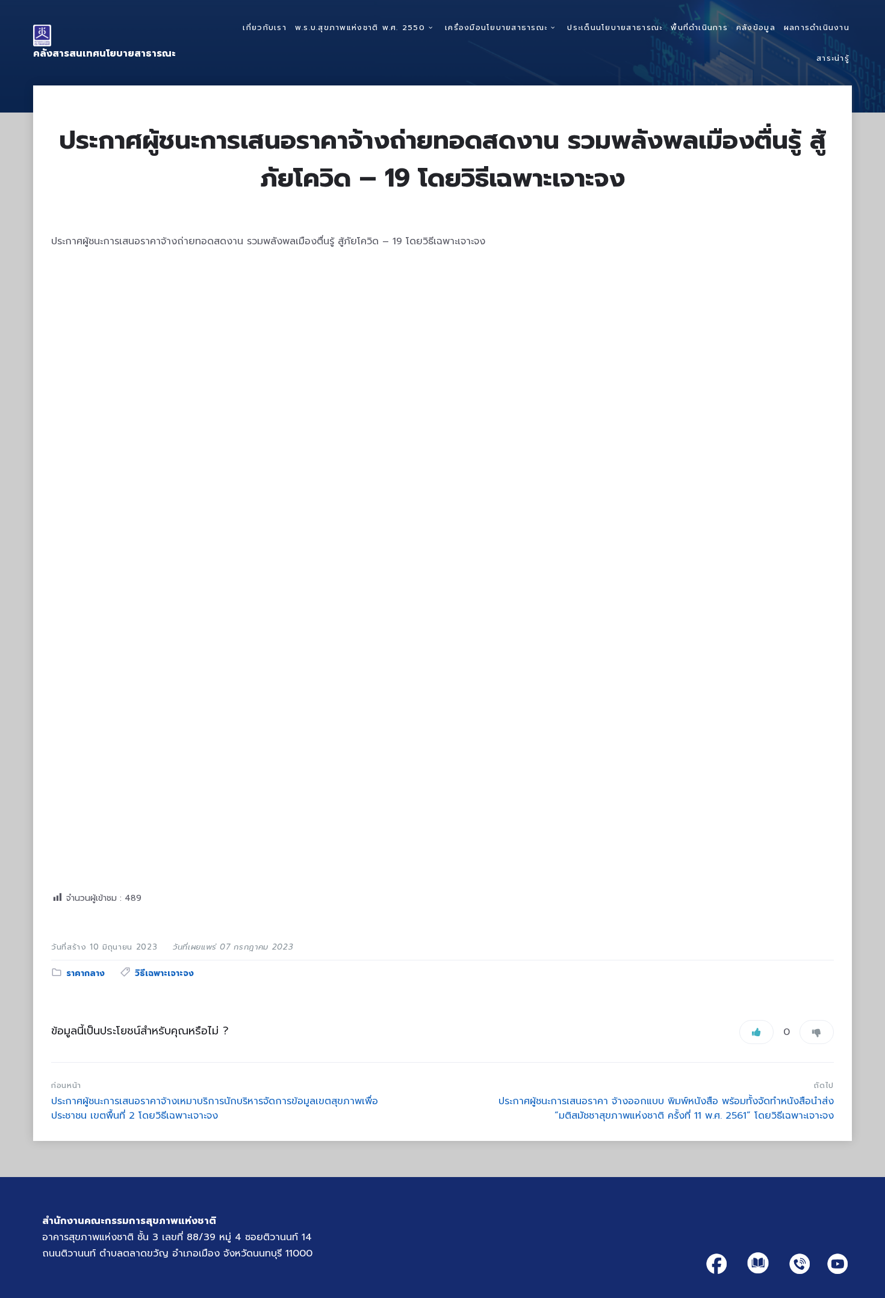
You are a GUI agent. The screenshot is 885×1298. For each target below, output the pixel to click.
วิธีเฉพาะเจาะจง (164, 973)
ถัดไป (824, 1085)
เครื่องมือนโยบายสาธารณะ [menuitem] (496, 27)
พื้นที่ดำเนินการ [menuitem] (699, 27)
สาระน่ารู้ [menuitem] (832, 58)
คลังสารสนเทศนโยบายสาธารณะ (104, 53)
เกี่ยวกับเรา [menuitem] (264, 27)
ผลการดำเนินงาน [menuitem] (816, 27)
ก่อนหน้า (66, 1085)
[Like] (756, 1032)
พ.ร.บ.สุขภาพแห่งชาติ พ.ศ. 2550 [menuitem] (360, 27)
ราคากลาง (85, 973)
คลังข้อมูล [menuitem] (755, 27)
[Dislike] (817, 1032)
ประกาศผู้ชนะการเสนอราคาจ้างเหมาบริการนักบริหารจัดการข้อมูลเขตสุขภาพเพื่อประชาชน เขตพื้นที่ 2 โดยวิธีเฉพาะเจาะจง (214, 1108)
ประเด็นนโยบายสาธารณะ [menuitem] (614, 27)
